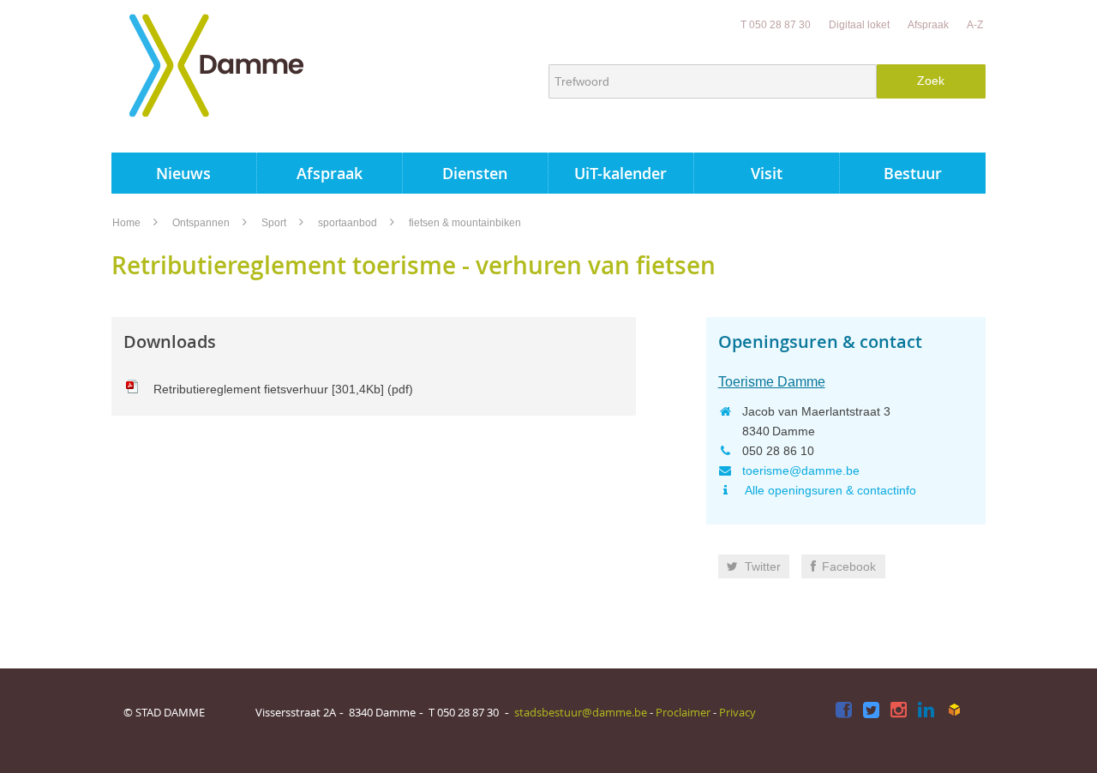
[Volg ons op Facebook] (844, 710)
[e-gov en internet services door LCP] (953, 709)
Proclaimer (683, 712)
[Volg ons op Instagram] (898, 710)
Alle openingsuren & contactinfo (829, 490)
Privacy (737, 712)
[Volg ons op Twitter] (871, 710)
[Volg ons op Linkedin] (926, 710)
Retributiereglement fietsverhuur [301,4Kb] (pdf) (283, 389)
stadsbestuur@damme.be (580, 712)
